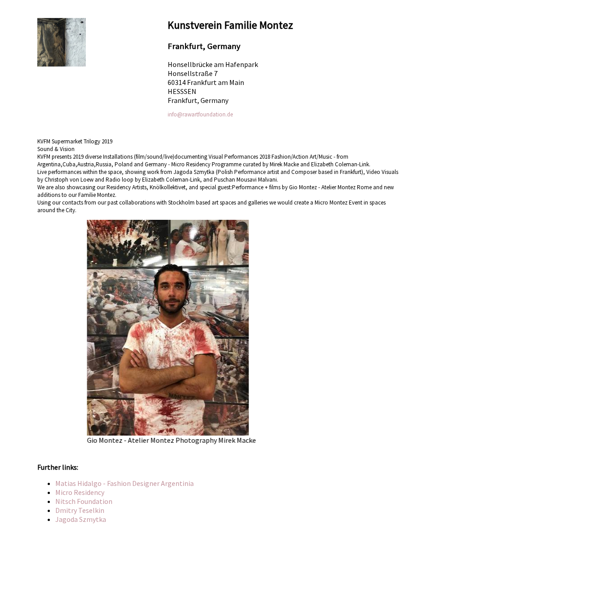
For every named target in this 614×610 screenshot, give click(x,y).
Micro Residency (79, 492)
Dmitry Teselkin (79, 510)
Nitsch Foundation (83, 501)
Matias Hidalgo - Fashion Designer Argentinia (124, 483)
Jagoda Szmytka (80, 519)
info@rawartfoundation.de (200, 114)
